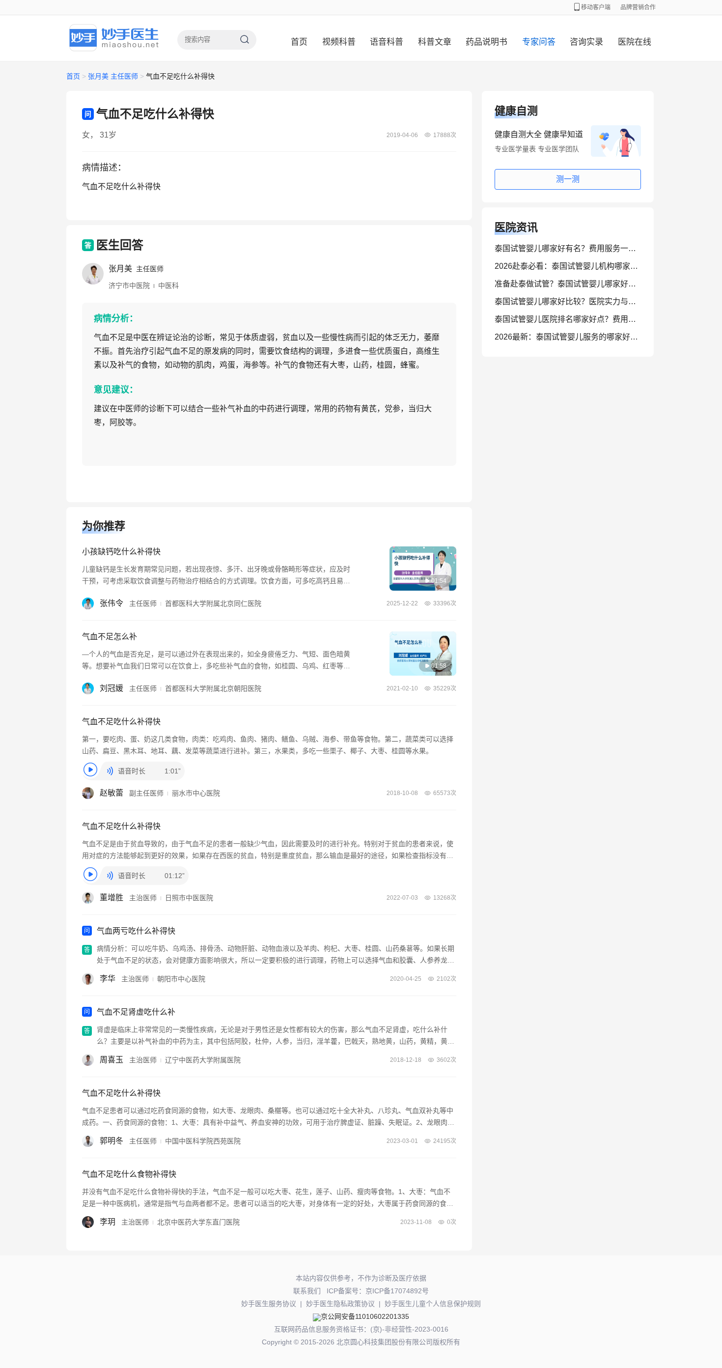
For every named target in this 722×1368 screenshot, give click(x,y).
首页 (299, 42)
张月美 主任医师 (114, 76)
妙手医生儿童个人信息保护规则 (433, 1304)
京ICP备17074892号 (397, 1291)
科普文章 (434, 42)
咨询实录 (586, 42)
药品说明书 (486, 42)
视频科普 (339, 42)
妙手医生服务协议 (268, 1304)
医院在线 (634, 42)
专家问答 (538, 42)
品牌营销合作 (638, 7)
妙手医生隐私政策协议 (340, 1304)
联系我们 (307, 1291)
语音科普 (386, 42)
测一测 (568, 179)
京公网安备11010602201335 (365, 1316)
